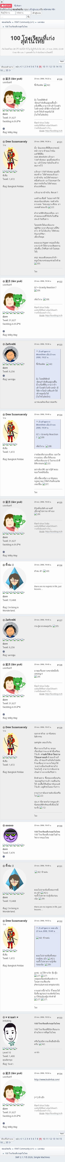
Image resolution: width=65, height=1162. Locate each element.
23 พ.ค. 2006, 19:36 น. (42, 344)
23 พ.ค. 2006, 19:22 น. (42, 78)
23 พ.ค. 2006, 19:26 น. (42, 141)
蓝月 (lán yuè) (14, 78)
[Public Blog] (4, 128)
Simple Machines (42, 1157)
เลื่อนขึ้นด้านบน (7, 1139)
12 (50, 66)
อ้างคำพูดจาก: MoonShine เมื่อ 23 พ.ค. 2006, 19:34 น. (46, 424)
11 (47, 66)
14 (57, 66)
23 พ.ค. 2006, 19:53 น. (42, 920)
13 (54, 66)
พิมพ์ (62, 61)
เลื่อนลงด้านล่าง (7, 67)
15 (60, 66)
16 (1, 70)
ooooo (9, 825)
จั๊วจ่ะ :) (9, 564)
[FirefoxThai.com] (4, 856)
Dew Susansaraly (16, 141)
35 (7, 70)
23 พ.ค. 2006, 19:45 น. (42, 620)
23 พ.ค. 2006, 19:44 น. (42, 564)
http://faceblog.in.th (53, 130)
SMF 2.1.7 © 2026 (24, 1157)
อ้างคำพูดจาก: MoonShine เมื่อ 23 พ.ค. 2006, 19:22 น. (46, 354)
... (4, 70)
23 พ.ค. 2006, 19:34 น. (42, 281)
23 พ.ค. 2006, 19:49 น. (42, 865)
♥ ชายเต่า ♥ (12, 1017)
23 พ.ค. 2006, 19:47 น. (42, 727)
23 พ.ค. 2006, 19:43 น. (42, 502)
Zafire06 (11, 344)
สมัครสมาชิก (49, 9)
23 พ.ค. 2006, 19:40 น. (42, 414)
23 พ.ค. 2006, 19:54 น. (42, 1073)
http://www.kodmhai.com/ (47, 1079)
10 (44, 66)
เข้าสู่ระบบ (34, 9)
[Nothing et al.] (4, 375)
